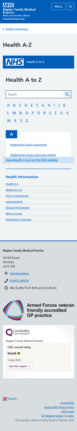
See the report (18, 366)
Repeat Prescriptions (18, 207)
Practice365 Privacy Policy (59, 407)
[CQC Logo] (18, 335)
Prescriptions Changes (18, 219)
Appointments (14, 201)
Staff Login (67, 411)
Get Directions (19, 273)
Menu (58, 6)
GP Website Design (52, 416)
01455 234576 (19, 280)
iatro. (71, 416)
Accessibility (67, 403)
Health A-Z (12, 184)
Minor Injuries (14, 213)
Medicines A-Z (14, 190)
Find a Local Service (17, 195)
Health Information (17, 29)
